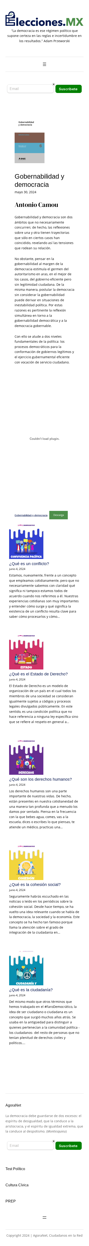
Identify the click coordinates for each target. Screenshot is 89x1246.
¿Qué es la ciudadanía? (31, 990)
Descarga (58, 515)
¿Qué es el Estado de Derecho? (38, 674)
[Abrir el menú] (44, 64)
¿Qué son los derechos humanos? (40, 779)
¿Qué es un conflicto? (29, 563)
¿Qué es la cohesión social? (35, 884)
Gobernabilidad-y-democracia (31, 515)
